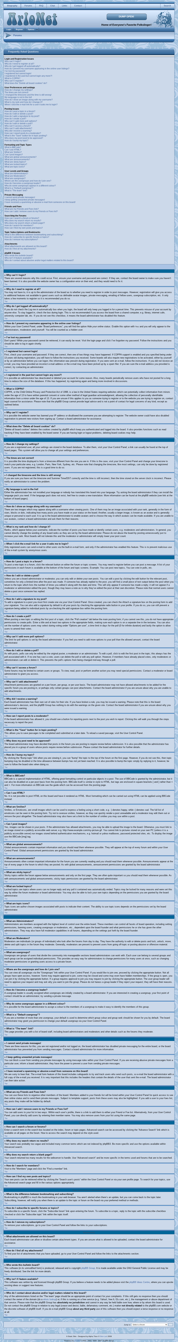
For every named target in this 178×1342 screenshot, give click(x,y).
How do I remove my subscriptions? (21, 239)
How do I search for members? (19, 225)
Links (64, 6)
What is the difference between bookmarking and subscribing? (34, 234)
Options (31, 29)
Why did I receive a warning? (18, 131)
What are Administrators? (16, 173)
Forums (28, 6)
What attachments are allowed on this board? (26, 246)
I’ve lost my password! (15, 71)
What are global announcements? (21, 157)
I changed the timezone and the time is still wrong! (28, 95)
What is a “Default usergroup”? (19, 188)
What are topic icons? (15, 167)
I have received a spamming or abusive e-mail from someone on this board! (40, 202)
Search (167, 6)
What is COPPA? (12, 78)
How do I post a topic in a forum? (20, 111)
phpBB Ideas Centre (139, 1282)
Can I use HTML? (13, 150)
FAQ (41, 6)
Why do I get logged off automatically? (22, 66)
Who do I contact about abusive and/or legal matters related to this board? (39, 260)
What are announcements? (17, 159)
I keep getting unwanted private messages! (25, 200)
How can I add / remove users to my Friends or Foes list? (31, 211)
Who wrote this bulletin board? (19, 255)
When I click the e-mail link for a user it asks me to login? (31, 104)
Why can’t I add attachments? (18, 128)
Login (8, 29)
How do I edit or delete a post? (19, 114)
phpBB (77, 1341)
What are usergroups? (15, 178)
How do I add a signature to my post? (22, 116)
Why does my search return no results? (23, 220)
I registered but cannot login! (18, 73)
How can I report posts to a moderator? (23, 133)
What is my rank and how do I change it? (24, 102)
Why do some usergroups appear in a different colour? (30, 185)
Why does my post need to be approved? (24, 138)
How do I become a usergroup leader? (23, 183)
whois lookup (49, 1299)
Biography (12, 6)
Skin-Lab (103, 1336)
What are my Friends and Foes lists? (22, 209)
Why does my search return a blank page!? (25, 223)
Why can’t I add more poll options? (21, 121)
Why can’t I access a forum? (18, 126)
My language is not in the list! (18, 97)
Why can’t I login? (13, 61)
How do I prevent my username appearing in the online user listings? (37, 68)
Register (19, 29)
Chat (52, 6)
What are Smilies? (13, 152)
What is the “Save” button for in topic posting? (26, 135)
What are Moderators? (15, 176)
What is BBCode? (13, 147)
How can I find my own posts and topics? (24, 228)
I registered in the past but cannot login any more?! (28, 76)
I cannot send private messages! (20, 197)
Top (6, 284)
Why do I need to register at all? (19, 64)
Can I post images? (14, 154)
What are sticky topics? (15, 162)
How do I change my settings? (19, 90)
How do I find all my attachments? (20, 249)
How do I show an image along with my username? (29, 99)
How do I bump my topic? (16, 140)
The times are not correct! (16, 92)
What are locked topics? (16, 164)
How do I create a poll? (15, 118)
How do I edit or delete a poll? (19, 123)
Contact (78, 6)
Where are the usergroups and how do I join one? (28, 181)
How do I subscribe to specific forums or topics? (27, 237)
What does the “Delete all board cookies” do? (26, 83)
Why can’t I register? (14, 81)
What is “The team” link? (16, 190)
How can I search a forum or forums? (22, 218)
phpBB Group (88, 1268)
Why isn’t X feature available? (19, 258)
